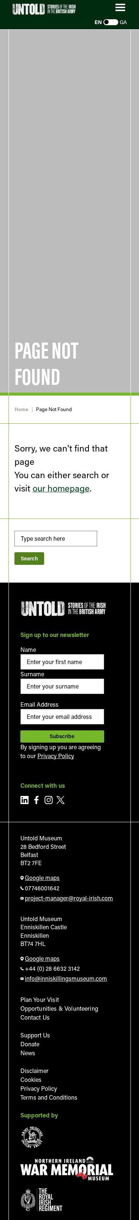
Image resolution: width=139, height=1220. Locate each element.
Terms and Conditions (48, 1097)
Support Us (35, 1035)
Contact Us (35, 1017)
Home (21, 409)
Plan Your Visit (39, 999)
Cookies (31, 1079)
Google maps (42, 877)
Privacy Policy (55, 756)
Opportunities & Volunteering (59, 1008)
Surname (32, 674)
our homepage (61, 488)
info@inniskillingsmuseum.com (66, 978)
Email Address (39, 704)
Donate (29, 1044)
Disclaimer (34, 1070)
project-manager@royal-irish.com (69, 898)
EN (98, 22)
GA (123, 22)
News (27, 1053)
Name (28, 649)
